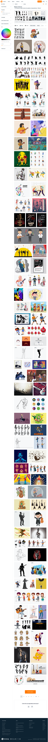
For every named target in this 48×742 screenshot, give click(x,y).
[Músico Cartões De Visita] (18, 364)
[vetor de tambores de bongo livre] (22, 159)
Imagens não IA (5, 14)
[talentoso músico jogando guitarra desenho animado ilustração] (21, 612)
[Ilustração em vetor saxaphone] (22, 533)
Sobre (30, 725)
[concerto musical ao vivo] (36, 376)
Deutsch (44, 727)
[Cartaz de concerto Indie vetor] (38, 266)
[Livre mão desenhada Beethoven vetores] (37, 456)
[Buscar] (43, 4)
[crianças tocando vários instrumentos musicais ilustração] (30, 597)
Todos (3, 11)
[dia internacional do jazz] (41, 583)
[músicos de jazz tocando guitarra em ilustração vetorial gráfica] (38, 85)
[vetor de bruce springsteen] (22, 319)
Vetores (4, 1)
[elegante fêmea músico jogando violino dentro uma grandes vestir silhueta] (25, 583)
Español (44, 724)
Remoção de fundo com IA (6, 733)
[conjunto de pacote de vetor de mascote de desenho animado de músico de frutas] (36, 331)
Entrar (43, 1)
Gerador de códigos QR (6, 734)
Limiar (2, 43)
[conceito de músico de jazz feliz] (38, 189)
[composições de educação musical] (30, 99)
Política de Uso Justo (43, 739)
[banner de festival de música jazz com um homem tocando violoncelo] (22, 189)
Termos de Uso (30, 739)
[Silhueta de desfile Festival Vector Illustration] (23, 251)
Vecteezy (3, 724)
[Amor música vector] (35, 294)
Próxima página (30, 691)
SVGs (17, 25)
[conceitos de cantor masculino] (38, 159)
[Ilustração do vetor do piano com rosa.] (31, 220)
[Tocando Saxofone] (18, 294)
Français (44, 728)
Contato (30, 724)
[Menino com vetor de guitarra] (22, 114)
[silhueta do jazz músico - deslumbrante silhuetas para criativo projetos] (22, 519)
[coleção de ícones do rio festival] (38, 404)
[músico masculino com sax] (38, 638)
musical (43, 25)
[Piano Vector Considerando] (39, 625)
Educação (3, 728)
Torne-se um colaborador (31, 727)
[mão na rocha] (37, 554)
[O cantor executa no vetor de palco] (38, 479)
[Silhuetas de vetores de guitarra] (38, 504)
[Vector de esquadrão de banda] (37, 280)
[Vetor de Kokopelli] (22, 669)
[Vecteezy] (1, 1)
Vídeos (13, 1)
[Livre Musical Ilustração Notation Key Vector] (38, 533)
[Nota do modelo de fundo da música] (23, 389)
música (38, 25)
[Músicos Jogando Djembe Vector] (38, 418)
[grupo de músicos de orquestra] (22, 85)
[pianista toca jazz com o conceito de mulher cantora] (38, 128)
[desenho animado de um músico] (38, 519)
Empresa (3, 727)
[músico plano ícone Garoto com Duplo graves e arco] (32, 583)
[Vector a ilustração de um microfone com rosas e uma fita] (19, 220)
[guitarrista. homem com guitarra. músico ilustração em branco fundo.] (42, 612)
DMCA (17, 724)
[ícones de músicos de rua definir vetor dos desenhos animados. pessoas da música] (38, 72)
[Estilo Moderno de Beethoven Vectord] (20, 543)
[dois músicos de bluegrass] (38, 430)
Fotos (9, 1)
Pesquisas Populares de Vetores (19, 727)
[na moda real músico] (20, 280)
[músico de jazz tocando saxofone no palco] (39, 46)
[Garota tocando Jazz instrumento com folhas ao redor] (20, 492)
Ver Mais (38, 18)
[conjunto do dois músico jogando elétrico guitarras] (39, 319)
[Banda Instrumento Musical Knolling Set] (39, 205)
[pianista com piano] (20, 376)
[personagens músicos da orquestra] (37, 174)
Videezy (3, 725)
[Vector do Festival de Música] (39, 389)
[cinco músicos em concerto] (39, 251)
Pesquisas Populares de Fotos (19, 729)
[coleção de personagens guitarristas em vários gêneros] (36, 543)
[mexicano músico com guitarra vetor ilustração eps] (21, 143)
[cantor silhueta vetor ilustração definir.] (19, 33)
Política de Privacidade (36, 739)
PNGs (22, 25)
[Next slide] (45, 25)
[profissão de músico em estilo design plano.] (22, 479)
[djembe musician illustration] (22, 504)
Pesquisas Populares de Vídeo (19, 732)
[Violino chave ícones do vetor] (22, 430)
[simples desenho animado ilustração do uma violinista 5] (38, 655)
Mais (22, 1)
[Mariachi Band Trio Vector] (38, 307)
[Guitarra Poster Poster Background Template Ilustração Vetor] (41, 220)
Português (44, 725)
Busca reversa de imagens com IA (6, 731)
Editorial (17, 1)
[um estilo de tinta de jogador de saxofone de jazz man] (20, 174)
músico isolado (32, 25)
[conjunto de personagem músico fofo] (30, 236)
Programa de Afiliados (19, 725)
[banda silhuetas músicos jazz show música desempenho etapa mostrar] (26, 625)
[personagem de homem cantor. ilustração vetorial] (22, 655)
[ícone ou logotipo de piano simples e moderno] (22, 341)
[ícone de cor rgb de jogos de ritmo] (27, 364)
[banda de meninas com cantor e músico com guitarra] (20, 331)
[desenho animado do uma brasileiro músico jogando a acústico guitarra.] (36, 33)
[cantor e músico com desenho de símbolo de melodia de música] (18, 680)
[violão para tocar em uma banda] (38, 669)
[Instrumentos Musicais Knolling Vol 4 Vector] (22, 307)
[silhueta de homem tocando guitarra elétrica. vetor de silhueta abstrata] (22, 570)
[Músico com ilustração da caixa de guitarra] (22, 418)
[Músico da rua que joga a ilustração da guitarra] (37, 492)
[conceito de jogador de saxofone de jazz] (22, 266)
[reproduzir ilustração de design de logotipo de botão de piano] (38, 341)
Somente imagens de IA (6, 13)
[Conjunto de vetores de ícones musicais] (21, 468)
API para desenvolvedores (6, 729)
